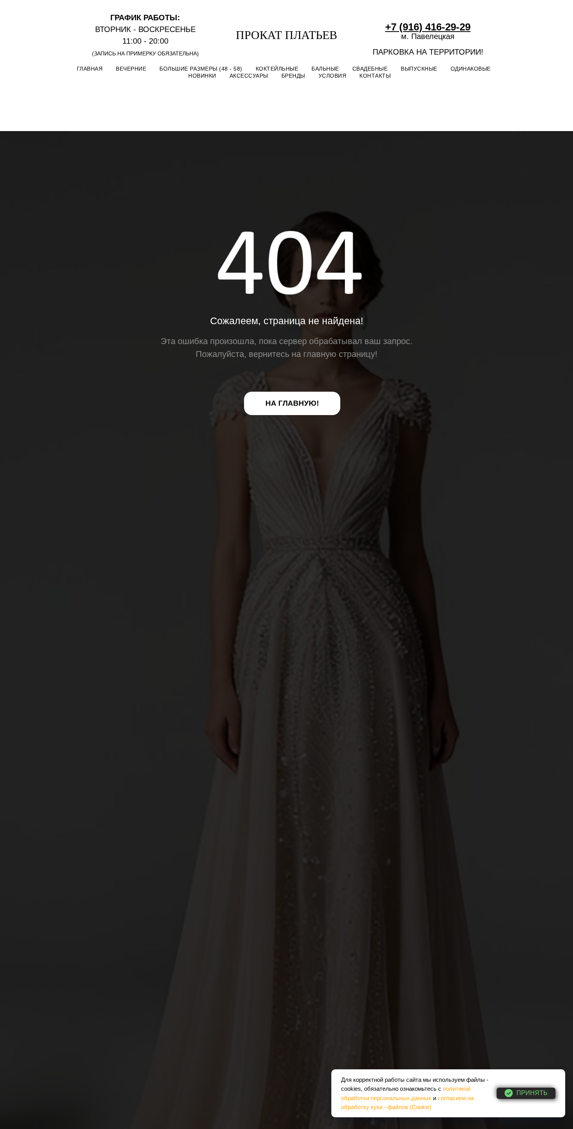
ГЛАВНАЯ (90, 69)
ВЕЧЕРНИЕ (131, 69)
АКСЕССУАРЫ (249, 76)
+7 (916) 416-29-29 (427, 27)
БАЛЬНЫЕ (325, 69)
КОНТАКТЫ (375, 76)
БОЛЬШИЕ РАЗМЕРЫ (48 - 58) (200, 69)
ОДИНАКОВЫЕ (471, 69)
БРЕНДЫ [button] (293, 76)
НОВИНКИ (202, 76)
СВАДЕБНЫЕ (370, 69)
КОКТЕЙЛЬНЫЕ (277, 69)
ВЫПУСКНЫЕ (419, 69)
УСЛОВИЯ (332, 76)
